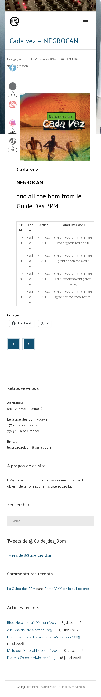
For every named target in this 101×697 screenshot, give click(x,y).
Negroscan (20, 66)
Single (78, 59)
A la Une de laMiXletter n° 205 (29, 630)
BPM (69, 59)
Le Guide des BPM (43, 59)
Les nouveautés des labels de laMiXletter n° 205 (43, 637)
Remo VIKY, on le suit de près (67, 589)
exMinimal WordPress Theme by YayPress (55, 687)
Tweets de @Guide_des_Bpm (29, 555)
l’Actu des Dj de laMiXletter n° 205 (32, 650)
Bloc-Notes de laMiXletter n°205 (31, 623)
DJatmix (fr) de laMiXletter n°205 (31, 658)
